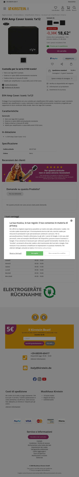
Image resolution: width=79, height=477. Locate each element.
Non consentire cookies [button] (57, 253)
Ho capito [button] (34, 253)
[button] (16, 253)
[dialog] (39, 238)
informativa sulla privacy (42, 248)
